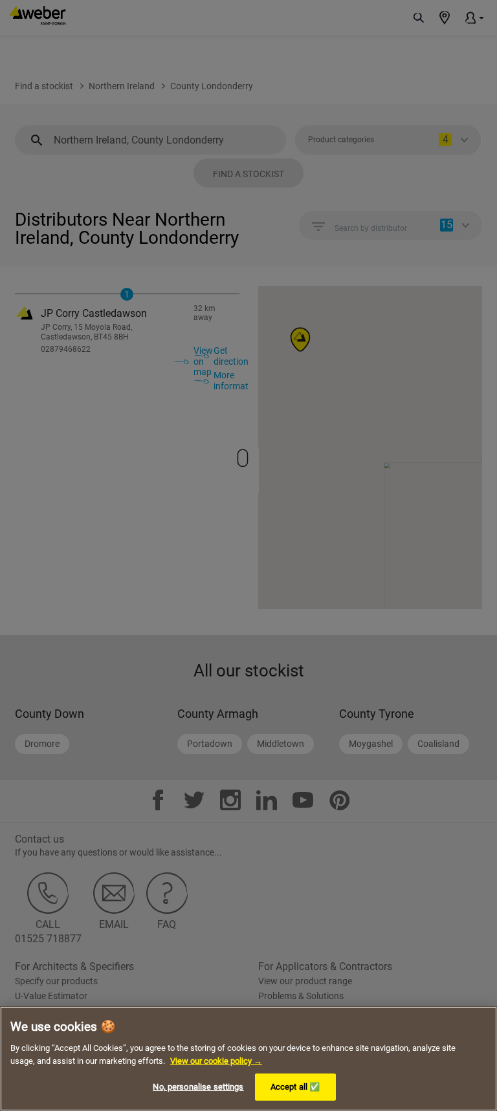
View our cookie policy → (216, 1061)
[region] (248, 1058)
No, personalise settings (198, 1087)
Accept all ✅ (295, 1087)
